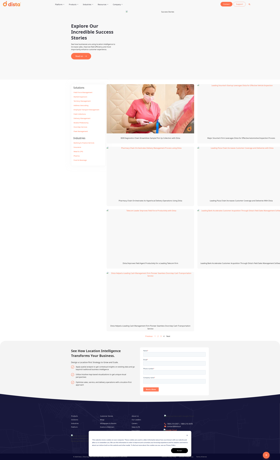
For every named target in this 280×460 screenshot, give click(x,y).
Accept (179, 450)
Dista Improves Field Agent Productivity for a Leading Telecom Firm (150, 263)
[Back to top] (266, 455)
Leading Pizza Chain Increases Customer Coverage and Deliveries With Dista (241, 200)
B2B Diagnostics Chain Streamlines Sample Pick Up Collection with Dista (150, 138)
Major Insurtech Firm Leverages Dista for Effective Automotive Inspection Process (241, 138)
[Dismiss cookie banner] (187, 435)
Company (117, 4)
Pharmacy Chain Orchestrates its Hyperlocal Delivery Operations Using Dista (150, 200)
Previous (149, 336)
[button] (249, 4)
